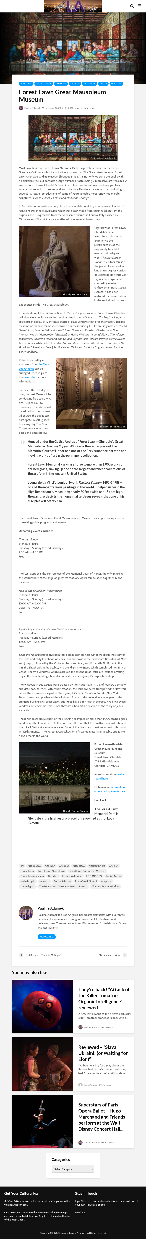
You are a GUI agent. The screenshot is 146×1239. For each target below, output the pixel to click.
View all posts (46, 937)
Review (103, 84)
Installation (89, 84)
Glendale (53, 876)
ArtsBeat (64, 865)
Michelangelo (28, 881)
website (30, 377)
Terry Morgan (90, 1085)
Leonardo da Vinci (72, 876)
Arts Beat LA (34, 865)
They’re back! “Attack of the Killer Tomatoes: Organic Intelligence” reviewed (104, 998)
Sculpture (116, 84)
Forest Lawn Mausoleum (51, 871)
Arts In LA (50, 865)
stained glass (28, 886)
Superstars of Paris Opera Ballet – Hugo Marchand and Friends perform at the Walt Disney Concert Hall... (101, 1117)
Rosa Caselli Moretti (86, 881)
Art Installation (43, 84)
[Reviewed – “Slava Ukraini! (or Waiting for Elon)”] (42, 1063)
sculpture (106, 881)
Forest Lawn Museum (32, 876)
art (22, 865)
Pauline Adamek (32, 108)
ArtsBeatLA (79, 865)
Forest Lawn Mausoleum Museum (87, 871)
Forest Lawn (27, 871)
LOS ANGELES (94, 876)
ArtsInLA (113, 865)
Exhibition (61, 84)
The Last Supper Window (105, 886)
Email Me (80, 1212)
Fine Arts (75, 84)
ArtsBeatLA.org (97, 865)
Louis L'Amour (113, 876)
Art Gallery (26, 84)
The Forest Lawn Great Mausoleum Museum (63, 886)
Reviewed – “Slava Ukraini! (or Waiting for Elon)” (103, 1053)
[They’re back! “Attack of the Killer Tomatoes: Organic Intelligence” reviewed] (42, 1006)
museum (44, 881)
